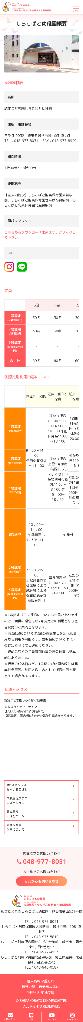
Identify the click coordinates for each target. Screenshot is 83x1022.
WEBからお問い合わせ (41, 881)
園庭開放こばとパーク (15, 814)
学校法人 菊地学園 (40, 992)
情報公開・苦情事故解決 (40, 986)
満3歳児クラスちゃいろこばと (17, 787)
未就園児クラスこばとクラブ (17, 800)
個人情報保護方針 (40, 981)
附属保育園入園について (15, 827)
